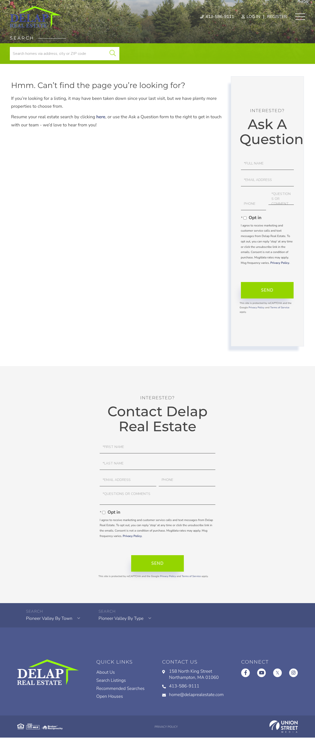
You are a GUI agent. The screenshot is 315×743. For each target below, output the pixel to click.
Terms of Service (279, 307)
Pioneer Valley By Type (120, 619)
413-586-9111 (219, 17)
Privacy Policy (279, 263)
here (100, 117)
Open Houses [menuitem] (109, 696)
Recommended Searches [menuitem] (120, 689)
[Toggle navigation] (300, 17)
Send (267, 290)
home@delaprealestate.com (196, 695)
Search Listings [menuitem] (111, 681)
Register (277, 17)
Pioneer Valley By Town (49, 619)
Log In (253, 17)
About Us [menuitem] (105, 672)
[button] (112, 53)
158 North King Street (194, 675)
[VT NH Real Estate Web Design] (283, 726)
